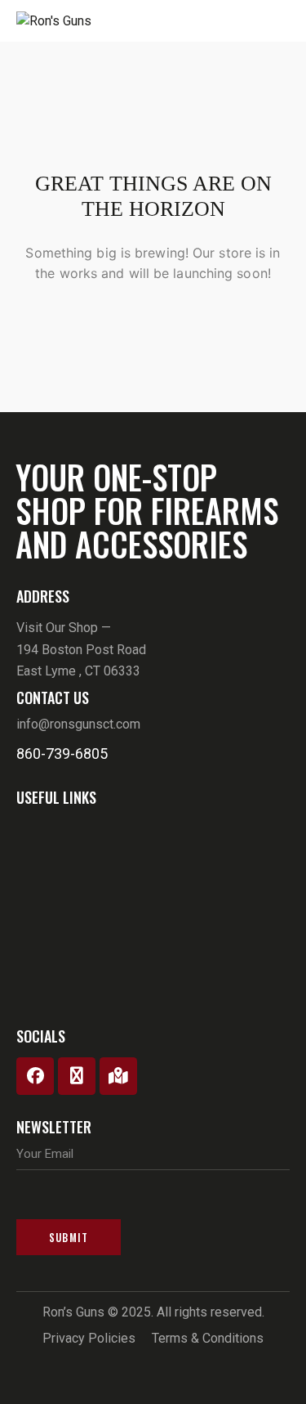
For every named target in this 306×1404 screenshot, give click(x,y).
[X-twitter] (76, 1076)
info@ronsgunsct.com (78, 724)
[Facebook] (35, 1076)
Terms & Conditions (208, 1338)
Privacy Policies (88, 1338)
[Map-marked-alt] (118, 1076)
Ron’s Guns (73, 1312)
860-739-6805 (62, 753)
